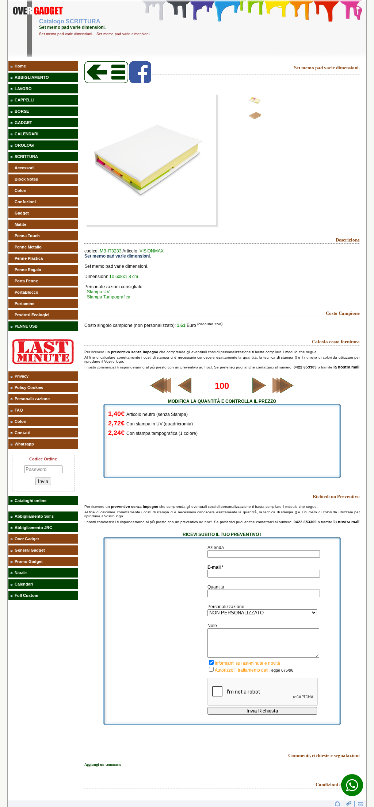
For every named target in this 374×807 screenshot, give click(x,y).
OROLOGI (24, 145)
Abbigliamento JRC (33, 527)
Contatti (22, 432)
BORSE (22, 111)
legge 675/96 (282, 670)
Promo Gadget (29, 561)
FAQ (19, 410)
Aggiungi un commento (102, 764)
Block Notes (26, 179)
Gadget (22, 213)
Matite (20, 224)
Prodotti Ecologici (32, 315)
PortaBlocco (26, 292)
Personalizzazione (32, 399)
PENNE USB (26, 326)
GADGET (23, 122)
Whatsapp (24, 444)
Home (20, 66)
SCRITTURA (26, 156)
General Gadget (30, 550)
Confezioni (25, 202)
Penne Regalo (28, 269)
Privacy (21, 376)
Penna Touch (27, 235)
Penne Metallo (28, 247)
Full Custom (26, 595)
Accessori (24, 168)
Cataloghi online (30, 500)
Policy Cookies (29, 387)
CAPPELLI (24, 100)
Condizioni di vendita (338, 784)
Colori (20, 190)
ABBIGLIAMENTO (32, 77)
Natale (21, 573)
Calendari (24, 584)
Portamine (24, 303)
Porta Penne (26, 281)
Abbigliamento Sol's (34, 516)
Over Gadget (27, 539)
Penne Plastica (29, 258)
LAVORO (23, 88)
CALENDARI (26, 134)
